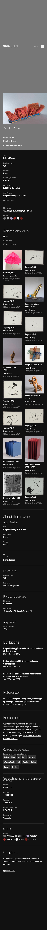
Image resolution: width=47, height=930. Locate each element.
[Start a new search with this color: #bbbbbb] (8, 218)
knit (18, 762)
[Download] (10, 128)
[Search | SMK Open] (10, 46)
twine (6, 757)
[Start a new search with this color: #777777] (4, 218)
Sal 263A (7, 188)
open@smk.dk (9, 870)
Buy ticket (16, 188)
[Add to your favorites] (19, 128)
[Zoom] (5, 128)
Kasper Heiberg (9, 195)
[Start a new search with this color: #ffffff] (18, 218)
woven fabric (9, 762)
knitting (32, 757)
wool (24, 757)
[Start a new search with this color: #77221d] (21, 218)
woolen (26, 762)
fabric (33, 762)
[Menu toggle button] (42, 46)
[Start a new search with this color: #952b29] (14, 218)
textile (6, 767)
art (19, 757)
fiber (13, 757)
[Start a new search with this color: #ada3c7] (11, 218)
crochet (15, 767)
